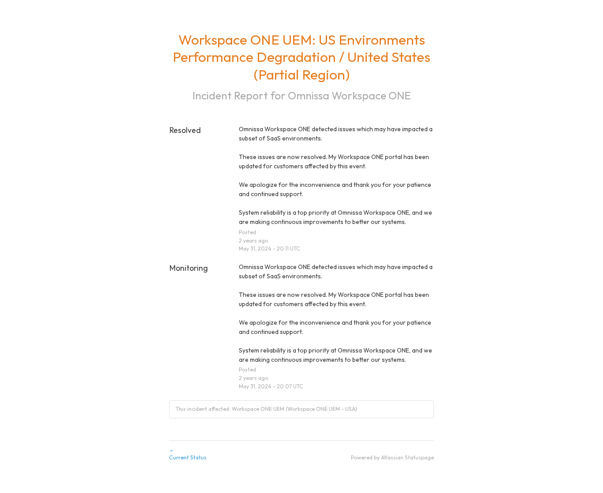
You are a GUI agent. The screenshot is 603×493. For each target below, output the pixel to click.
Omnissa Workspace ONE (349, 95)
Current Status (188, 454)
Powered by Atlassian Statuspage (392, 457)
